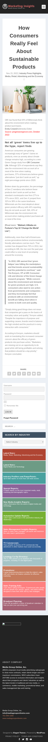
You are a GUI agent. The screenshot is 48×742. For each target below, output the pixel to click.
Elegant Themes (19, 733)
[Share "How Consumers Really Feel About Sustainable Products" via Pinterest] (24, 373)
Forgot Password (11, 418)
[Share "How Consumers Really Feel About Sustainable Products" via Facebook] (9, 373)
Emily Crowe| (11, 129)
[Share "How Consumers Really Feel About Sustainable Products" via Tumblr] (19, 373)
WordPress (41, 733)
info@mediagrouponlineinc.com (16, 713)
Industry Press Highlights (30, 73)
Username (8, 385)
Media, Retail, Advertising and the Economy (24, 76)
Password (7, 394)
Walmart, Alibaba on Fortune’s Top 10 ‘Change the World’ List (22, 228)
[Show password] (5, 402)
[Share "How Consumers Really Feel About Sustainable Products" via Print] (38, 373)
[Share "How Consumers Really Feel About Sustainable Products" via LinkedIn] (28, 373)
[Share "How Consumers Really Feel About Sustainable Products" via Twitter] (14, 373)
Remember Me (12, 406)
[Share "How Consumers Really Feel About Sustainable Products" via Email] (33, 373)
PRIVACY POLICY (12, 736)
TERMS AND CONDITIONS (32, 736)
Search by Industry (17, 435)
